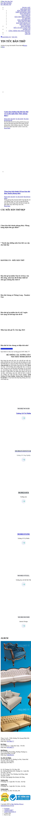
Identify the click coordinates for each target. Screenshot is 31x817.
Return (25, 45)
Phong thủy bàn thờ (9, 119)
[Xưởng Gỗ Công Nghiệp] (23, 444)
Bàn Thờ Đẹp (15, 804)
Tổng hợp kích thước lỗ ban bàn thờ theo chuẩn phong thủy (17, 192)
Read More (7, 128)
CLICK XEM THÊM (7, 348)
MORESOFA (23, 492)
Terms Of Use (10, 805)
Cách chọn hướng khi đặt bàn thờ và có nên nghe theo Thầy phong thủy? (16, 113)
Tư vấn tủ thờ (19, 119)
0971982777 (10, 741)
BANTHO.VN (6, 37)
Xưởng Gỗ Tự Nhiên (23, 413)
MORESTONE (23, 534)
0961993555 (10, 755)
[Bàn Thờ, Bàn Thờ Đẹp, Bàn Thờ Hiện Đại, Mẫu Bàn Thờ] (7, 4)
